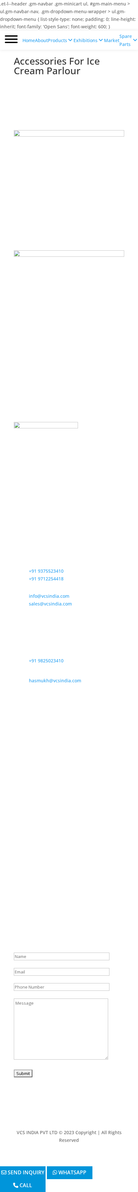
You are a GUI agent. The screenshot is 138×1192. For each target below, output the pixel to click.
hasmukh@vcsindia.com (55, 680)
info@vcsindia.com (49, 596)
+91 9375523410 (46, 571)
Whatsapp (71, 1172)
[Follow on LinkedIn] (88, 1158)
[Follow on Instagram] (75, 1158)
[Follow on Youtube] (62, 1158)
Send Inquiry (25, 1172)
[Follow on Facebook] (50, 1158)
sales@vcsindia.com (50, 604)
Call (25, 1185)
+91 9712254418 (46, 579)
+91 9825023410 (46, 661)
